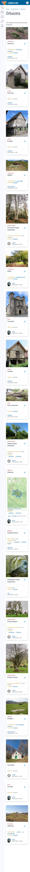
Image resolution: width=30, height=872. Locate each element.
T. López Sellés (19, 181)
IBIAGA (9, 271)
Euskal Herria (14, 9)
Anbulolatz (10, 43)
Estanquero (10, 93)
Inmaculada (10, 321)
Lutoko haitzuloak (12, 405)
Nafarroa (22, 9)
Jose (8, 593)
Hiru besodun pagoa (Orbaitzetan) (13, 229)
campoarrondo (11, 186)
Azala (7, 9)
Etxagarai (10, 141)
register (14, 516)
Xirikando (9, 56)
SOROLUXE (10, 826)
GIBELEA (9, 175)
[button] (9, 479)
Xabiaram (9, 415)
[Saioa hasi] (2, 23)
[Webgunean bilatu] (2, 9)
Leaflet (10, 508)
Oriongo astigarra (12, 621)
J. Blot (19, 832)
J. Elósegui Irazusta (20, 277)
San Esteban (10, 765)
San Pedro (10, 787)
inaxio (13, 283)
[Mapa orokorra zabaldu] (2, 14)
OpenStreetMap (17, 508)
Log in (9, 516)
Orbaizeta (15, 52)
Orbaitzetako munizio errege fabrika (13, 580)
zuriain (13, 242)
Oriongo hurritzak (12, 677)
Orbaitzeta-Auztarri (12, 533)
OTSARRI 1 (10, 719)
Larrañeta (10, 371)
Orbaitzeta (10, 472)
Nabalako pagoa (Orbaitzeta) (12, 444)
